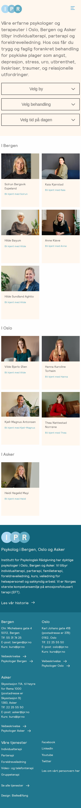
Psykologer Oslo (53, 666)
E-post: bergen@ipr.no (16, 642)
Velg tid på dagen (36, 119)
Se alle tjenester (12, 785)
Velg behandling (36, 104)
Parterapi (7, 755)
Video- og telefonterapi (17, 768)
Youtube (47, 755)
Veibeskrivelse (10, 656)
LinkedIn (47, 748)
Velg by (36, 89)
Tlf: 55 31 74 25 (11, 638)
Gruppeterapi (10, 774)
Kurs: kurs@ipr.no (13, 647)
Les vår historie (15, 602)
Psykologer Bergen (14, 661)
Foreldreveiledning (13, 762)
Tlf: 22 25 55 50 (53, 642)
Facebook (48, 742)
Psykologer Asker (13, 731)
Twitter (46, 761)
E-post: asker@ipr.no (15, 712)
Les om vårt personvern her (61, 771)
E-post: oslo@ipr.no (55, 647)
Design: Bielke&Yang (14, 795)
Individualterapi (11, 749)
